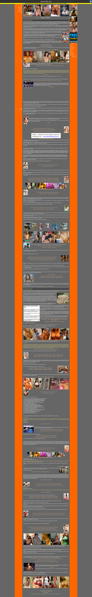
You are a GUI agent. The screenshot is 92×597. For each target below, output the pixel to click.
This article (34, 325)
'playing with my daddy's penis (41, 47)
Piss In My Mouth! (42, 277)
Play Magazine (54, 435)
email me (66, 309)
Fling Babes (49, 122)
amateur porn (72, 55)
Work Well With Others (55, 49)
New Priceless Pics (48, 321)
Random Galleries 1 (44, 319)
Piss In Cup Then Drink (47, 558)
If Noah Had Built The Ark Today (53, 324)
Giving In (59, 80)
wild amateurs (72, 52)
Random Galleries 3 (57, 319)
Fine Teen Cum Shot (51, 274)
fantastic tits (72, 53)
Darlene (32, 207)
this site (43, 316)
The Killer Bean (51, 86)
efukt (71, 44)
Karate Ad (61, 277)
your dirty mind (72, 54)
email (44, 438)
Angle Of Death (43, 492)
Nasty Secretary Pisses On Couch (57, 558)
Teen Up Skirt (56, 561)
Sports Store (34, 471)
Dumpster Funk (53, 80)
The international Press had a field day (31, 321)
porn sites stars (72, 47)
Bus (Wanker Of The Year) (38, 324)
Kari (44, 393)
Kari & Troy (34, 513)
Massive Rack (41, 561)
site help (48, 85)
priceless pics (20, 10)
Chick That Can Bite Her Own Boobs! (46, 479)
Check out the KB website (28, 87)
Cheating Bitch (46, 74)
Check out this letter (46, 37)
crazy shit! (71, 45)
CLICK (58, 3)
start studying (57, 283)
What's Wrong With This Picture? (46, 435)
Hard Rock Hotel (42, 429)
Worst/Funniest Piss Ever (33, 558)
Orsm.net (51, 306)
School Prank (45, 324)
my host (37, 295)
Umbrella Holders (31, 496)
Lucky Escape (36, 561)
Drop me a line (42, 315)
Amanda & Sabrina (31, 179)
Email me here (60, 76)
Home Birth (37, 65)
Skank (42, 423)
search (42, 593)
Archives (49, 42)
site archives (20, 6)
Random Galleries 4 (64, 319)
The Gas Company (48, 49)
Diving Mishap (42, 49)
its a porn (71, 46)
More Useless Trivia (36, 49)
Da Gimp (34, 80)
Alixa (39, 164)
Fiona (38, 449)
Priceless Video (54, 321)
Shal (57, 80)
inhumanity (71, 48)
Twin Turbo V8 (36, 349)
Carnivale (38, 483)
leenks (71, 50)
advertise (56, 593)
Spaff (32, 80)
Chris (24, 342)
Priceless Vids (36, 42)
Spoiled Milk (44, 80)
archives (51, 314)
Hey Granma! (31, 369)
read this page (35, 438)
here (55, 350)
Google (48, 47)
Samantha (35, 354)
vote (41, 574)
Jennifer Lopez (39, 245)
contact (60, 593)
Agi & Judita (35, 128)
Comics (24, 42)
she (46, 118)
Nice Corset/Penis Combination (48, 561)
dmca (54, 593)
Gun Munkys (48, 80)
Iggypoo (24, 487)
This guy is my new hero (27, 327)
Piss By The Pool (40, 558)
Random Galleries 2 (51, 319)
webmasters (20, 11)
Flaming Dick (58, 277)
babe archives (20, 7)
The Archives (59, 321)
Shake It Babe (38, 435)
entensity (71, 51)
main (21, 5)
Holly (35, 118)
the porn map (72, 49)
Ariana (38, 192)
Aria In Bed (52, 567)
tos (49, 593)
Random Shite (30, 258)
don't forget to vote (46, 286)
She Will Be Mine (39, 80)
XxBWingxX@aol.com (26, 458)
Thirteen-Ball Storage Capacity (50, 277)
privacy (51, 593)
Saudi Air (39, 376)
